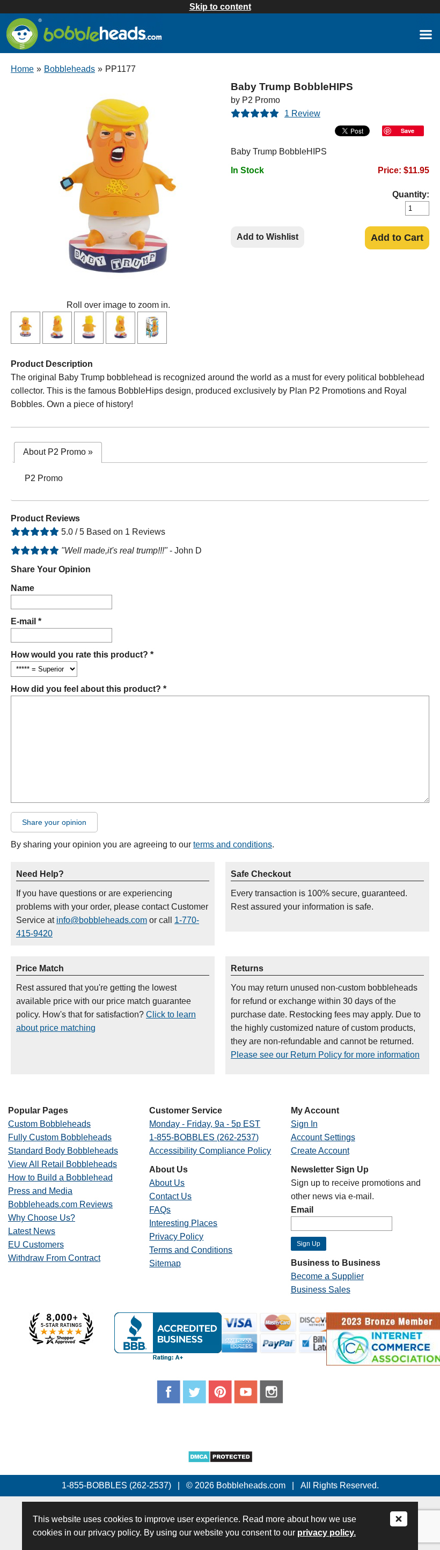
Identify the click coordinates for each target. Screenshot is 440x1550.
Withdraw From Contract (54, 1258)
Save (407, 131)
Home (22, 68)
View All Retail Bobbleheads (62, 1164)
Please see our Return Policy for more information (325, 1054)
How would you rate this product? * (82, 654)
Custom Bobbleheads (49, 1123)
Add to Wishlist (267, 236)
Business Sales (320, 1289)
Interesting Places (183, 1223)
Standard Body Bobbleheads (63, 1150)
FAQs (160, 1209)
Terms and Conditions (190, 1249)
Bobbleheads (69, 68)
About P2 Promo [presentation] (58, 451)
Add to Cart (397, 237)
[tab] (58, 452)
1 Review (302, 113)
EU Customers (36, 1244)
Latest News (31, 1231)
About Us (167, 1182)
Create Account (320, 1150)
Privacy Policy (176, 1236)
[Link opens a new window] (425, 34)
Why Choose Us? (41, 1217)
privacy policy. (326, 1532)
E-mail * (26, 621)
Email (302, 1209)
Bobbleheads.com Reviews (60, 1204)
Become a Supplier (327, 1276)
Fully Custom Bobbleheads (60, 1137)
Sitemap (165, 1263)
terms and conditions (232, 844)
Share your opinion (54, 822)
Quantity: (410, 194)
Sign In (304, 1123)
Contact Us (170, 1196)
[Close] (398, 1520)
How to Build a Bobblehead (60, 1177)
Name (22, 588)
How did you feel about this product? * (88, 688)
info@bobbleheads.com (101, 920)
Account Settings (323, 1137)
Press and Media (40, 1190)
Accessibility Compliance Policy (210, 1150)
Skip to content (220, 6)
